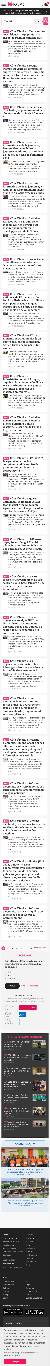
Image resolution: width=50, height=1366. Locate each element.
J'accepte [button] (15, 1361)
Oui (9, 972)
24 (31, 948)
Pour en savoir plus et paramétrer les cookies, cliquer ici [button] (21, 1353)
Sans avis (11, 978)
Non (9, 975)
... (25, 948)
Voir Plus (38, 948)
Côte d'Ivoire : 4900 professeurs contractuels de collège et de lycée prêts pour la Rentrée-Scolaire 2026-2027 (22, 12)
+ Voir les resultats (29, 985)
